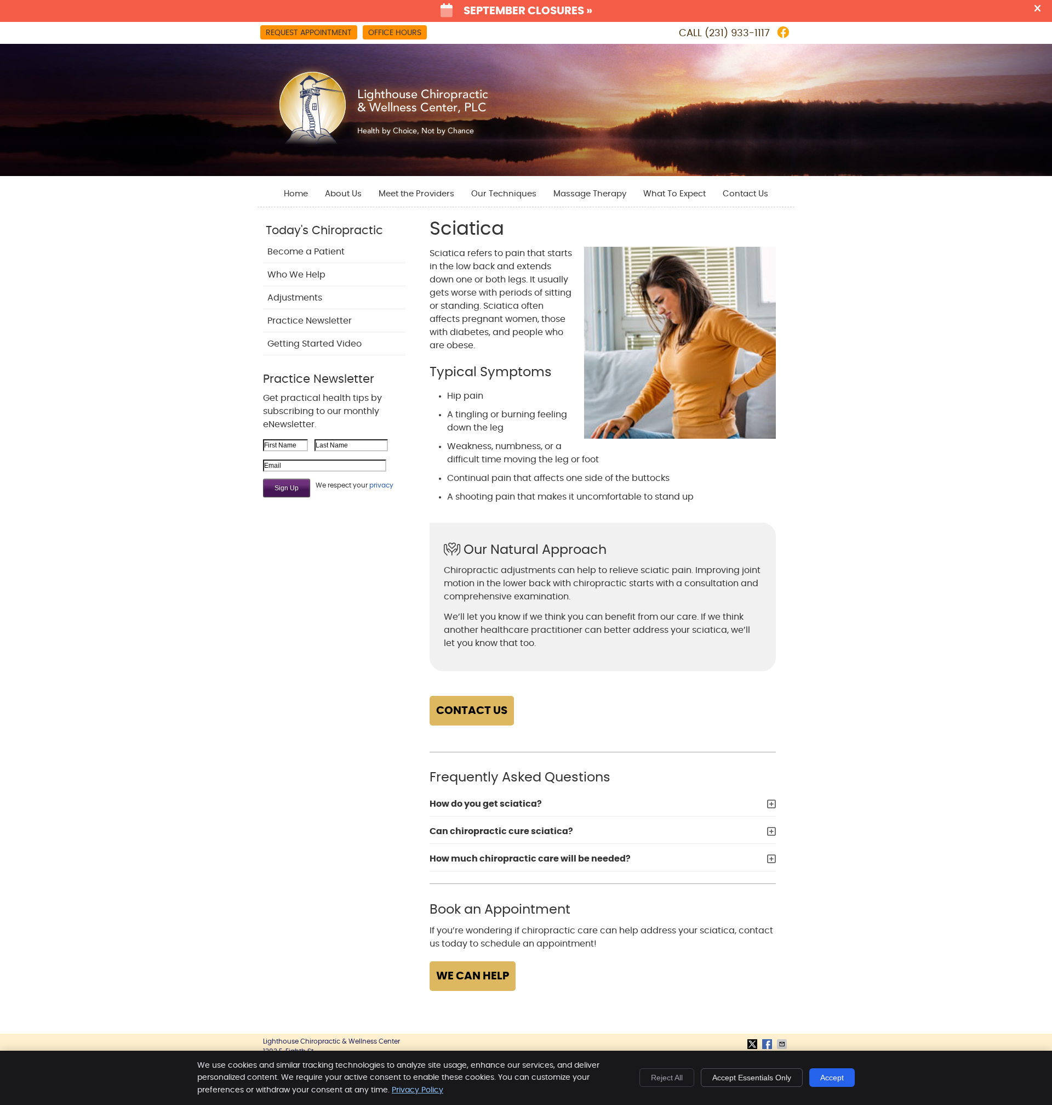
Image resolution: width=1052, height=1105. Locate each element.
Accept (832, 1077)
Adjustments (294, 297)
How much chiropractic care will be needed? (530, 858)
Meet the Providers (416, 194)
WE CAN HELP (472, 976)
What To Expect (674, 194)
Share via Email (783, 1044)
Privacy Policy (417, 1090)
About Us (343, 194)
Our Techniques (503, 194)
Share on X (753, 1044)
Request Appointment (309, 33)
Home (296, 194)
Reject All (667, 1077)
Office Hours (394, 33)
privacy (381, 485)
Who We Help (296, 274)
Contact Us (745, 194)
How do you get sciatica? (486, 804)
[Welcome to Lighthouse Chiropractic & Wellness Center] (382, 145)
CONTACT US (471, 710)
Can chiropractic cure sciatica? (501, 831)
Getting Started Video (314, 343)
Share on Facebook (768, 1044)
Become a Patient (306, 251)
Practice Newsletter (309, 320)
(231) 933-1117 (737, 33)
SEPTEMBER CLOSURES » (528, 10)
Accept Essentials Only (751, 1077)
